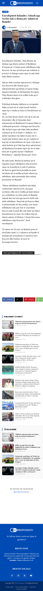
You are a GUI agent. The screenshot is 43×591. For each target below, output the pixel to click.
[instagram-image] (7, 502)
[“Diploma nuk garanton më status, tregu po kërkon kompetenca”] (8, 324)
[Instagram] (18, 575)
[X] (24, 575)
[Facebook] (12, 575)
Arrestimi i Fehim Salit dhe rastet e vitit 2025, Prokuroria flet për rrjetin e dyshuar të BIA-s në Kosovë (27, 358)
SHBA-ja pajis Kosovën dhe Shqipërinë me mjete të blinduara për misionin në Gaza (28, 335)
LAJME (5, 12)
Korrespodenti (12, 27)
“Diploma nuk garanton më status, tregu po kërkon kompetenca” (28, 322)
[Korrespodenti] (4, 27)
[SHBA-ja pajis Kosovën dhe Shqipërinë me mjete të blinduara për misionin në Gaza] (8, 336)
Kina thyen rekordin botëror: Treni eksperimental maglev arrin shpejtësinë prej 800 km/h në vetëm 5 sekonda (27, 394)
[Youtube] (31, 575)
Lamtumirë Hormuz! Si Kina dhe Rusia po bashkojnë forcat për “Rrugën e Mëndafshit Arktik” (28, 405)
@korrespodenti (21, 492)
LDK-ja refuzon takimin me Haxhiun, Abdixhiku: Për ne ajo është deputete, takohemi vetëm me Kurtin (27, 415)
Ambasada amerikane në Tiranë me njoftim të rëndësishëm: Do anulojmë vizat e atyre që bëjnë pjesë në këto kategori (27, 347)
